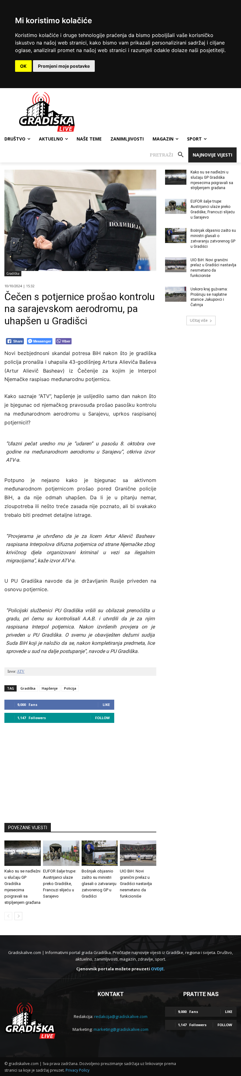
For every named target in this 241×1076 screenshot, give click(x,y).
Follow (102, 717)
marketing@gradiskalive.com (121, 1029)
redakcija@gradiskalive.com (120, 1016)
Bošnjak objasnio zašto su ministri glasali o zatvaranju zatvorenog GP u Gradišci (99, 883)
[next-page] (18, 916)
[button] (169, 154)
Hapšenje (50, 688)
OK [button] (23, 66)
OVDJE (157, 969)
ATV (20, 671)
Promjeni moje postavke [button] (64, 66)
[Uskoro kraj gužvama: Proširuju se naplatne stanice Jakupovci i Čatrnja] (175, 294)
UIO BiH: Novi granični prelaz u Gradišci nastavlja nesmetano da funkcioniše (136, 883)
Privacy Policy (77, 1070)
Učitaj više (199, 320)
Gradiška (12, 273)
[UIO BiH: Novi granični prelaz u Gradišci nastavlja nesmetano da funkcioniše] (138, 853)
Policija (70, 688)
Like (106, 704)
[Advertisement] (80, 770)
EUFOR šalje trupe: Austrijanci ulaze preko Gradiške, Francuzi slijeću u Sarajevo (59, 883)
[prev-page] (8, 916)
